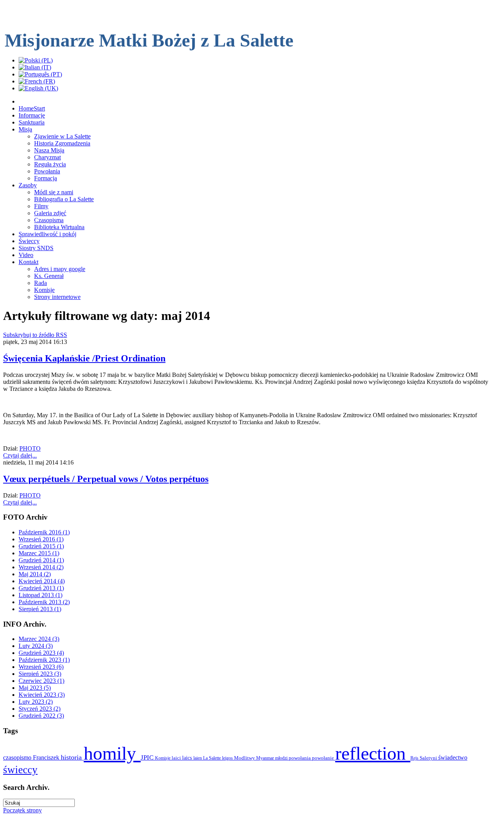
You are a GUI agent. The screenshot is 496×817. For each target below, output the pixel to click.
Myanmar (265, 758)
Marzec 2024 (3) (39, 639)
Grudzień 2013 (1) (41, 588)
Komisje (163, 758)
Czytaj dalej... (20, 455)
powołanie (323, 758)
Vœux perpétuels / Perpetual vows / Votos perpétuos (105, 479)
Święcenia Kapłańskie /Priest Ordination (84, 358)
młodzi (282, 758)
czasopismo (18, 757)
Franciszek (47, 757)
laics (187, 758)
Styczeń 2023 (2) (39, 708)
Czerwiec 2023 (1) (41, 680)
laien (198, 758)
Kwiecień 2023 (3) (42, 694)
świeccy (20, 770)
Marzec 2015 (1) (39, 553)
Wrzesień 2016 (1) (41, 539)
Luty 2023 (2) (36, 701)
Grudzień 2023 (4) (41, 652)
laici (177, 758)
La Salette (212, 758)
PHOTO (30, 448)
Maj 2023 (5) (35, 687)
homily (112, 753)
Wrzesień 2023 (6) (41, 666)
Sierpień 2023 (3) (40, 673)
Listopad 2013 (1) (40, 595)
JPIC (148, 757)
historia (72, 757)
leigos (228, 758)
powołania (300, 758)
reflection (372, 753)
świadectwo (452, 757)
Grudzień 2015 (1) (41, 546)
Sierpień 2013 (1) (40, 609)
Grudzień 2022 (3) (41, 715)
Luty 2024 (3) (36, 646)
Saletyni (429, 758)
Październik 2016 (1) (44, 532)
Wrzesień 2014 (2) (41, 567)
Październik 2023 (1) (44, 659)
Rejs (415, 758)
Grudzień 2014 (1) (41, 560)
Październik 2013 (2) (44, 602)
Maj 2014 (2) (35, 574)
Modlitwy (245, 758)
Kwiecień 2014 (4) (42, 581)
